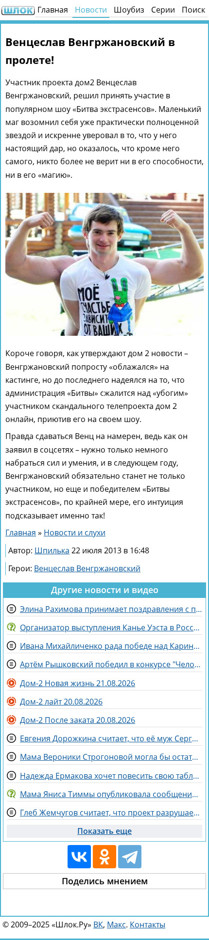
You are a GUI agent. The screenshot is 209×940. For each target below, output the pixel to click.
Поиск (193, 9)
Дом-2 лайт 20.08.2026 (61, 701)
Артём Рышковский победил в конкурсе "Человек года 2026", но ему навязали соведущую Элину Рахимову (111, 664)
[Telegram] (129, 856)
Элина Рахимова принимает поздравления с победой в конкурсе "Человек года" (111, 609)
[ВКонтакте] (79, 856)
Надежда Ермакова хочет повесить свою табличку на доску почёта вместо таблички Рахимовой (111, 775)
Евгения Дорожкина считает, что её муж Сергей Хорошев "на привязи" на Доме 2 (111, 738)
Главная (52, 9)
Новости (91, 9)
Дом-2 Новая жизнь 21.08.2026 (77, 683)
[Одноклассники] (104, 856)
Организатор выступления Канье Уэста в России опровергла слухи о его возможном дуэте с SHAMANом (111, 627)
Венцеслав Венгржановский (87, 568)
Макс (116, 924)
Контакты (147, 924)
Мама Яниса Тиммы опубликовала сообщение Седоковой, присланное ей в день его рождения (111, 794)
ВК (98, 924)
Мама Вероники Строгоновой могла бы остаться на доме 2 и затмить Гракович (111, 757)
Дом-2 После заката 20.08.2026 (77, 720)
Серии (163, 9)
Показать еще (104, 831)
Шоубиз (129, 9)
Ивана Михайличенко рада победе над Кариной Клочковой (111, 646)
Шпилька (52, 550)
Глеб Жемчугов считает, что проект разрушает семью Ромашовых (111, 812)
